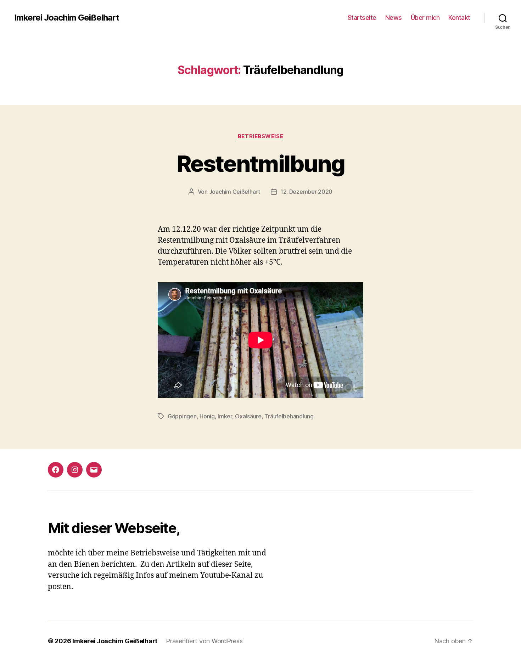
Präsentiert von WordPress (204, 641)
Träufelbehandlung (288, 416)
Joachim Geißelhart (234, 191)
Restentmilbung (260, 163)
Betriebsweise (260, 136)
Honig (207, 416)
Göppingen (182, 416)
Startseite (362, 17)
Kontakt (459, 17)
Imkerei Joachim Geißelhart (66, 17)
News (393, 17)
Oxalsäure (248, 416)
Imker (225, 416)
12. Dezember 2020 (306, 191)
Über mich (425, 17)
